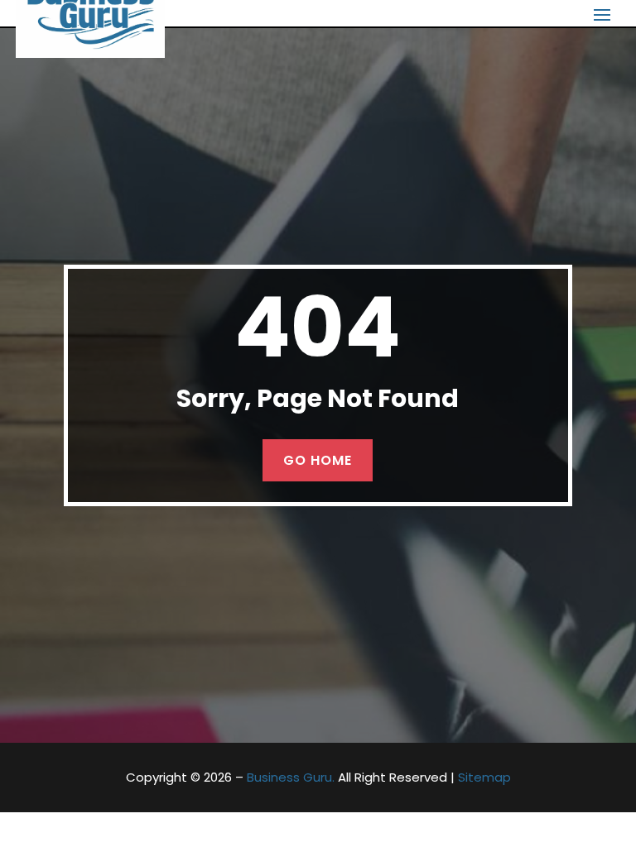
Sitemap (484, 777)
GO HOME (317, 460)
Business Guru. (291, 777)
